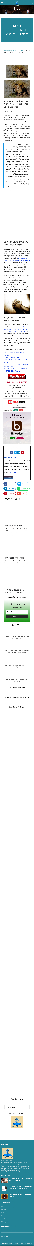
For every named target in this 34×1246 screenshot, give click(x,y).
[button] (8, 477)
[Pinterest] (22, 452)
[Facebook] (11, 452)
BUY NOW (17, 1237)
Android (16, 410)
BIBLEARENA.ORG (7, 1161)
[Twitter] (15, 452)
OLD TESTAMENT (17, 12)
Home (9, 12)
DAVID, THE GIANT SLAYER (12, 357)
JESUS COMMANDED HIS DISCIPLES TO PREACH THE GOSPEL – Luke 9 (15, 560)
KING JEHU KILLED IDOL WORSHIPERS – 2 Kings (20, 1196)
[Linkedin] (18, 452)
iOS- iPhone (20, 438)
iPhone (21, 410)
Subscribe (17, 616)
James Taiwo (10, 458)
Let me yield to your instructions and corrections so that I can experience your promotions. (16, 329)
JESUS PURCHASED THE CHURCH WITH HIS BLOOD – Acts (15, 528)
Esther (24, 12)
